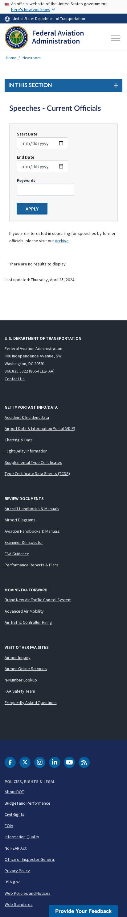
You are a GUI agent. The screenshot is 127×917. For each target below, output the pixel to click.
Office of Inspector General (30, 859)
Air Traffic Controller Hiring (28, 622)
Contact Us (15, 378)
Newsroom (32, 57)
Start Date (27, 134)
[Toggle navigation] (116, 38)
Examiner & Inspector (24, 542)
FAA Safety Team (20, 691)
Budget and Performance (28, 803)
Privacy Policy (17, 870)
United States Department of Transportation (49, 18)
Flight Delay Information (26, 451)
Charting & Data (19, 440)
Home (11, 57)
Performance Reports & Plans (32, 565)
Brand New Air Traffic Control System (38, 599)
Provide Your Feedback (83, 911)
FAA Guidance (17, 553)
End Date (25, 157)
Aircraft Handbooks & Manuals (32, 508)
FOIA (9, 825)
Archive (62, 241)
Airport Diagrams (20, 520)
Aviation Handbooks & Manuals (32, 531)
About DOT (14, 791)
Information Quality (22, 837)
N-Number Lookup (21, 680)
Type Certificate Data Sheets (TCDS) (37, 473)
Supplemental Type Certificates (33, 462)
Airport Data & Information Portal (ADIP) (40, 428)
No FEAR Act (16, 848)
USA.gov (12, 882)
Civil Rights (14, 814)
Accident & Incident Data (27, 417)
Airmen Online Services (26, 668)
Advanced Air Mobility (24, 611)
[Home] (44, 38)
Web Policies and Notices (28, 893)
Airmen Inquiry (18, 657)
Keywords (26, 180)
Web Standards (19, 904)
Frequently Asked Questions (30, 702)
